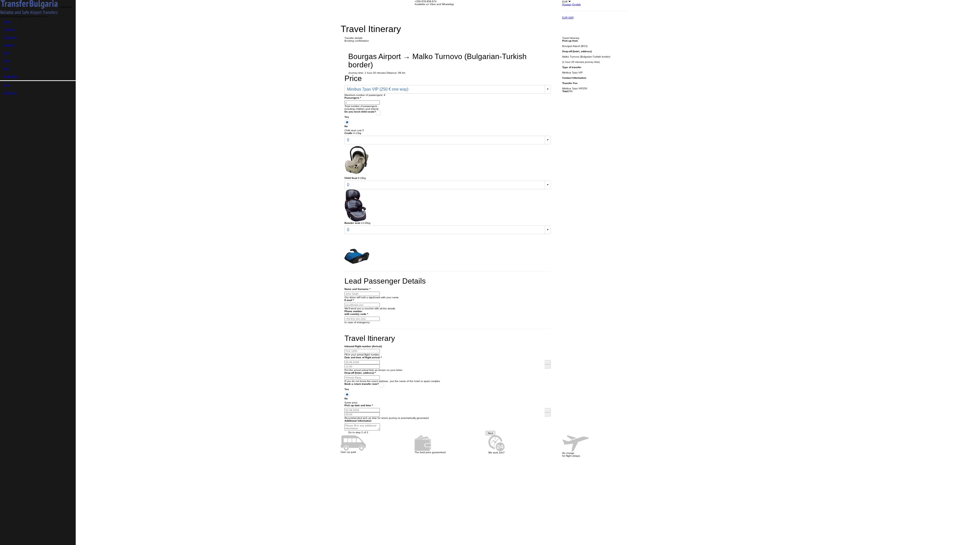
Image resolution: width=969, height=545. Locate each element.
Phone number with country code (356, 312)
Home (7, 21)
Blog (6, 68)
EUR (565, 17)
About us (9, 45)
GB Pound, (10, 92)
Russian (567, 4)
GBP (571, 17)
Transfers (9, 29)
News (7, 60)
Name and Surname (357, 289)
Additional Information (357, 420)
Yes (346, 117)
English (576, 4)
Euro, (7, 85)
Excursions (10, 37)
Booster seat (352, 223)
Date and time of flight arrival (363, 357)
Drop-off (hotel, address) (360, 372)
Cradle (348, 133)
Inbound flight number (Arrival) (363, 346)
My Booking (10, 76)
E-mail (349, 300)
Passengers (352, 97)
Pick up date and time (358, 405)
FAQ (6, 52)
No (346, 126)
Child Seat (350, 178)
